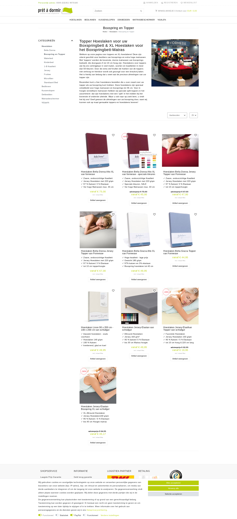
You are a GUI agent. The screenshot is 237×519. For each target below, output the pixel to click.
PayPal (77, 515)
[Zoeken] (141, 11)
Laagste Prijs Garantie (50, 477)
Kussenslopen (107, 20)
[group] (98, 150)
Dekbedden (124, 20)
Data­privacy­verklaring (97, 510)
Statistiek (64, 515)
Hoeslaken (76, 20)
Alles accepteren (173, 483)
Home (105, 31)
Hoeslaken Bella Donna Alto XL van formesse (97, 173)
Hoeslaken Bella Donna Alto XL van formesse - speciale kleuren (138, 173)
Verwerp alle (173, 488)
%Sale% (162, 20)
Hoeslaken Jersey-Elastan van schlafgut (138, 328)
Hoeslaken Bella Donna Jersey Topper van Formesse (179, 173)
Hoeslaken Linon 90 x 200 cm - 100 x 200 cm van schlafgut (97, 328)
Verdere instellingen (110, 515)
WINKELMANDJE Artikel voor (177, 11)
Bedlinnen (90, 20)
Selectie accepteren (173, 494)
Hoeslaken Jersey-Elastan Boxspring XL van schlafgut (95, 407)
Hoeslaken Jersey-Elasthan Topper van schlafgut (177, 328)
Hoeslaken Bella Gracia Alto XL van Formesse (138, 252)
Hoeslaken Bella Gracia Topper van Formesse (179, 252)
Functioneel (48, 515)
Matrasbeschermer (144, 20)
